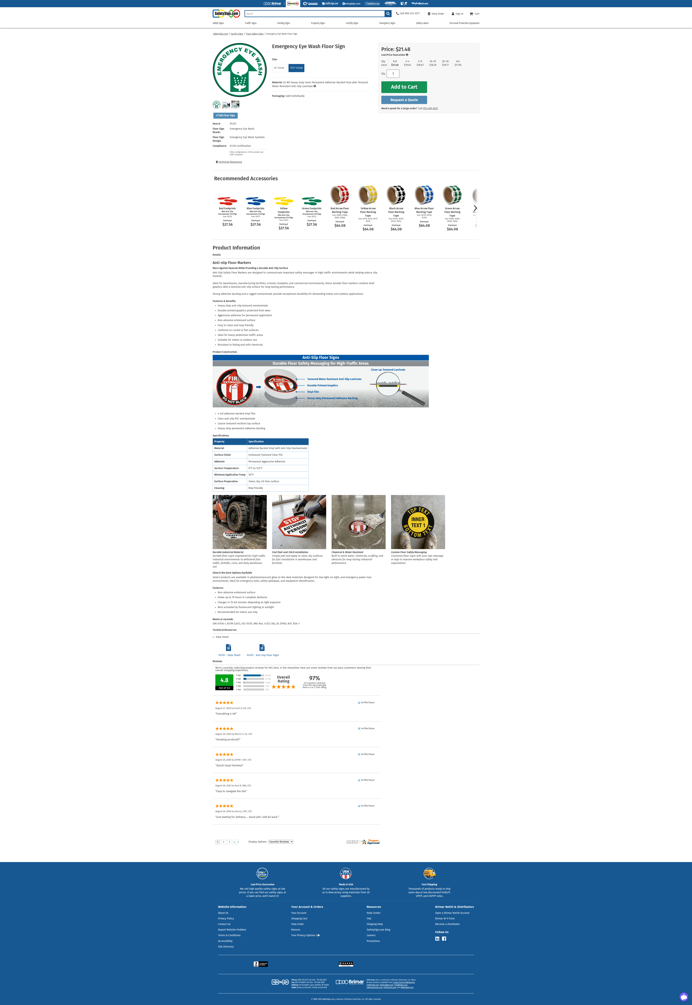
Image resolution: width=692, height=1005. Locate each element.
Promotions (373, 941)
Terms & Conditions (229, 935)
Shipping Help (375, 924)
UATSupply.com (389, 987)
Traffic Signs (251, 23)
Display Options (258, 841)
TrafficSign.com (373, 985)
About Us (223, 913)
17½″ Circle (296, 67)
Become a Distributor (447, 924)
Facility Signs (237, 34)
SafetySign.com (220, 34)
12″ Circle (279, 67)
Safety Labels (422, 23)
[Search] (388, 13)
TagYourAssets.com (375, 987)
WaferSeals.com (407, 987)
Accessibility (225, 941)
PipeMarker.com (400, 985)
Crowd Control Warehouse (404, 982)
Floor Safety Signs (255, 34)
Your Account (298, 913)
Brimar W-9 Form (445, 918)
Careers (371, 935)
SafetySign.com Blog (378, 929)
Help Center (373, 913)
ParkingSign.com (386, 985)
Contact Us (224, 924)
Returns (295, 929)
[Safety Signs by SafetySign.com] (226, 17)
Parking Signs (283, 23)
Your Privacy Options (303, 935)
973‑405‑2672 (430, 108)
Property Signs (318, 23)
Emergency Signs (387, 23)
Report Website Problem (232, 929)
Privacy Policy (226, 918)
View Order (297, 924)
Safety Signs (218, 23)
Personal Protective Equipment (464, 23)
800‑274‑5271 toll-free (306, 980)
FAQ (369, 918)
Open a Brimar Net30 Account (452, 913)
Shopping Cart (299, 918)
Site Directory (226, 946)
